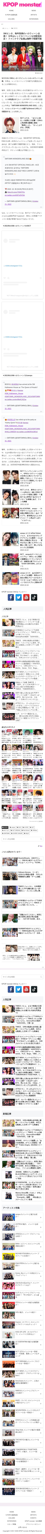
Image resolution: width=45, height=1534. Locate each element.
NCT (33, 827)
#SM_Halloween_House (14, 393)
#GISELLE (11, 420)
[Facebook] (11, 597)
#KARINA (15, 384)
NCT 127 (6, 830)
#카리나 (14, 390)
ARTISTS (33, 1515)
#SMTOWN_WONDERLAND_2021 (18, 396)
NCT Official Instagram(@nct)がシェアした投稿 (22, 295)
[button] (41, 839)
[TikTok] (34, 597)
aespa (13, 827)
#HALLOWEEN (10, 432)
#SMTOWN (35, 396)
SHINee (35, 830)
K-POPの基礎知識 (12, 1515)
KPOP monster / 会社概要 (33, 1521)
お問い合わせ (22, 1527)
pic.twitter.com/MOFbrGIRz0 (27, 432)
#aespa (20, 390)
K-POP (26, 827)
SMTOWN (7, 833)
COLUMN (11, 1518)
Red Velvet (26, 830)
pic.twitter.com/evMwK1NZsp (15, 399)
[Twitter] (18, 597)
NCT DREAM (16, 830)
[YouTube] (26, 597)
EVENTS (33, 1518)
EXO (19, 827)
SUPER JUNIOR (17, 833)
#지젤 (20, 423)
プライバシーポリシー (33, 1524)
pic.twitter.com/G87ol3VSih (15, 195)
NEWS (6, 827)
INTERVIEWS (11, 1521)
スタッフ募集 (11, 1524)
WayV (27, 833)
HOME (12, 1512)
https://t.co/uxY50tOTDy (16, 192)
